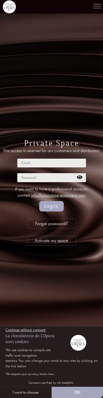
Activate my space (51, 240)
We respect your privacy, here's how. (30, 374)
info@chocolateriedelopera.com (58, 195)
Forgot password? (51, 223)
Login (51, 206)
